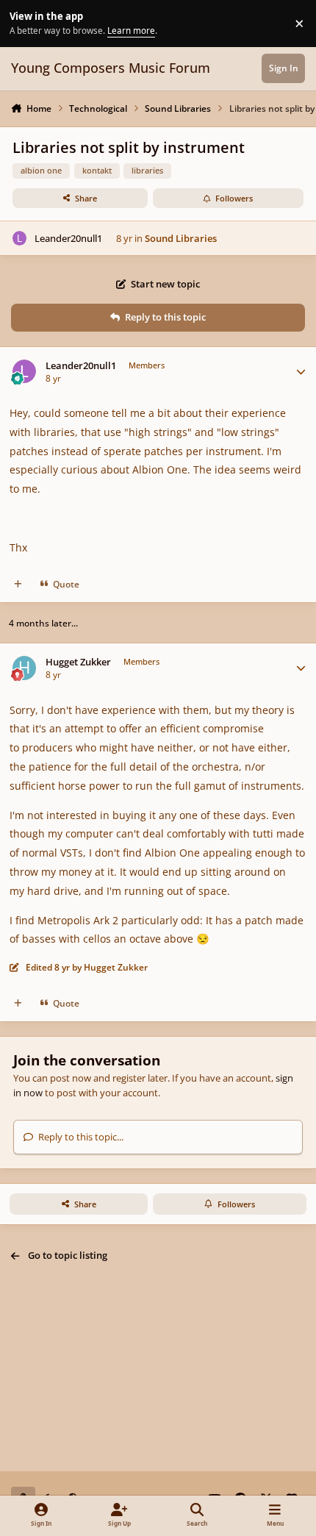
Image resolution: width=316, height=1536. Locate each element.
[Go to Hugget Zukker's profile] (24, 668)
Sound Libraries (181, 238)
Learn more (25, 22)
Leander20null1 (68, 238)
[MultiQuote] (18, 584)
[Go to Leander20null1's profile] (19, 238)
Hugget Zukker (78, 662)
